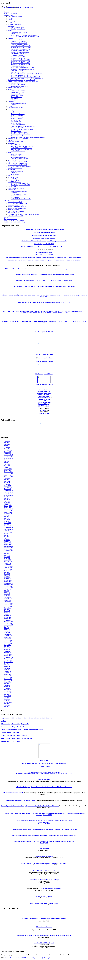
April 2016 (7, 632)
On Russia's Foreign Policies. (24, 280)
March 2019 (7, 578)
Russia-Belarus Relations (18, 90)
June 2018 (7, 592)
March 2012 (7, 696)
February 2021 (8, 543)
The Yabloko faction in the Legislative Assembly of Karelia (27, 73)
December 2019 (8, 564)
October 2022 (8, 512)
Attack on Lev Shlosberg (18, 114)
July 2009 (6, 706)
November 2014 (8, 659)
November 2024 (8, 473)
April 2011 (7, 700)
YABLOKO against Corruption (19, 157)
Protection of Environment (18, 84)
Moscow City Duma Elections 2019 (21, 47)
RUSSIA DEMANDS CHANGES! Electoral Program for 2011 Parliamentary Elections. (44, 247)
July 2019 (6, 572)
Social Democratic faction (15, 168)
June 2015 (7, 648)
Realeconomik (44, 760)
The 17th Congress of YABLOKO (44, 331)
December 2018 (8, 583)
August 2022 (7, 515)
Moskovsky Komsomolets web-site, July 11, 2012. (29, 773)
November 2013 (8, 677)
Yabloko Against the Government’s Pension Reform (25, 36)
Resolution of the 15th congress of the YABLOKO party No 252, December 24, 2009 (57, 260)
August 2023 (7, 496)
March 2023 (7, 504)
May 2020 (7, 557)
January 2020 (7, 563)
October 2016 (8, 623)
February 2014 (8, 672)
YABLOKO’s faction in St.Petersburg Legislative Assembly (27, 78)
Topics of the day (12, 178)
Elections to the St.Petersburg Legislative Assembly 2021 (23, 81)
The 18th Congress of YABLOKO (20, 183)
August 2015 (7, 645)
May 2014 (7, 668)
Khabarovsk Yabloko (44, 394)
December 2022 (8, 509)
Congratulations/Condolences (19, 191)
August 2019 (7, 571)
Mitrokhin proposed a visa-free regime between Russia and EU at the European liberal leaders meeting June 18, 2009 (44, 842)
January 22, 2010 (44, 302)
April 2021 (7, 540)
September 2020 (8, 550)
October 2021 (8, 530)
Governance (11, 101)
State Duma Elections (17, 70)
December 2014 (8, 657)
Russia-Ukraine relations (17, 95)
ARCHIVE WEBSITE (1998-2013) (11, 7)
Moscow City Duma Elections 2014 (21, 46)
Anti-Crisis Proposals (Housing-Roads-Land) (14, 295)
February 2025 (8, 469)
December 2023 (8, 490)
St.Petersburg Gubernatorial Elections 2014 (22, 67)
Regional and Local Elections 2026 (17, 165)
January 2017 (7, 618)
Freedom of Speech (16, 118)
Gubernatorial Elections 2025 (19, 43)
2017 (12, 112)
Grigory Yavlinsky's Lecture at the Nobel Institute (44, 903)
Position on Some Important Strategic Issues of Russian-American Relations (44, 918)
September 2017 (8, 606)
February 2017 (8, 617)
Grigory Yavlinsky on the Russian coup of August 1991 (16, 738)
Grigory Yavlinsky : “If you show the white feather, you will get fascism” (21, 726)
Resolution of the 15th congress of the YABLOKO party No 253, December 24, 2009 (59, 257)
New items (10, 140)
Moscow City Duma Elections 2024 (21, 49)
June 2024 (7, 481)
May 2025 (7, 464)
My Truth (3, 721)
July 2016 (6, 628)
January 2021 (7, 544)
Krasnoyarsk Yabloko (44, 405)
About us (6, 12)
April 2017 (7, 614)
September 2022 (8, 513)
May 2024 (7, 482)
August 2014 (7, 663)
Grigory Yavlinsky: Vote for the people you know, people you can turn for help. (26, 813)
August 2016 (7, 626)
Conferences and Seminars (15, 24)
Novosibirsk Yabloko (44, 399)
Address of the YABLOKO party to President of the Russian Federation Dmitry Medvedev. (28, 321)
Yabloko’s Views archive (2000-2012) (14, 222)
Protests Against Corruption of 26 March (22, 129)
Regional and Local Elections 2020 (20, 64)
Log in (48, 958)
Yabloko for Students (44, 391)
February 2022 (8, 524)
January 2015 (7, 655)
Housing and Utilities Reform (19, 32)
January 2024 (7, 489)
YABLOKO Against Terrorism (19, 158)
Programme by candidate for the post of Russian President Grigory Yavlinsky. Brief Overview (28, 718)
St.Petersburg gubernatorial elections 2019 (22, 69)
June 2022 (7, 518)
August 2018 (7, 589)
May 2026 (7, 445)
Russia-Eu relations (16, 94)
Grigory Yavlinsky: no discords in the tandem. (29, 820)
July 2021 (6, 535)
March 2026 (7, 448)
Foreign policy (11, 89)
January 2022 (7, 526)
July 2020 (6, 554)
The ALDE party (15, 145)
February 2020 (8, 561)
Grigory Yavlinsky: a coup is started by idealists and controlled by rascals (22, 729)
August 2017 (7, 608)
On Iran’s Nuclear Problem (21, 286)
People (6, 217)
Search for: (4, 6)
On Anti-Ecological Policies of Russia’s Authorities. (21, 257)
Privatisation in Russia (17, 195)
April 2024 (7, 484)
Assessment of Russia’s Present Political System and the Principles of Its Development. (27, 311)
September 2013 (8, 680)
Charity (10, 19)
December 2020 (8, 546)
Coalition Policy (12, 21)
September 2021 (8, 532)
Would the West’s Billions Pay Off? (44, 943)
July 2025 (6, 461)
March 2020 (7, 560)
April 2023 (7, 503)
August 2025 (7, 459)
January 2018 (7, 600)
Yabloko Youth (12, 186)
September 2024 (8, 476)
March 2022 (7, 523)
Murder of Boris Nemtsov (18, 124)
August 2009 (7, 705)
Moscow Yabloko (44, 390)
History (10, 109)
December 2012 (8, 693)
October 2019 (8, 567)
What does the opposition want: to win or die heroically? (44, 772)
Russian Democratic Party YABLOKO (15, 958)
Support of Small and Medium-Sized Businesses (24, 35)
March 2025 (7, 467)
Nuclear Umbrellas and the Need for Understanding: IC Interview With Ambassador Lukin (44, 935)
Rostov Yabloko (44, 401)
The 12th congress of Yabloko (44, 361)
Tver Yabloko (42, 410)
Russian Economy (16, 33)
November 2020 (8, 547)
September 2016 (8, 625)
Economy (10, 30)
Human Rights (11, 111)
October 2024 (8, 475)
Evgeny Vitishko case (17, 115)
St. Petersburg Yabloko (44, 393)
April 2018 (7, 595)
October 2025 (8, 456)
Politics (10, 152)
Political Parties (12, 143)
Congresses (11, 26)
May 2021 (7, 538)
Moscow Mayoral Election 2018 (20, 50)
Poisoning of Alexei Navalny (19, 128)
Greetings (10, 106)
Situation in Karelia (16, 155)
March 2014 (7, 671)
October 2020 (8, 549)
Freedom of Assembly (17, 117)
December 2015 (8, 638)
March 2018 (7, 597)
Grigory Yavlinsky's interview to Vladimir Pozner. (20, 800)
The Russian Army (13, 177)
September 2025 (8, 458)
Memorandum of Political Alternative (18, 138)
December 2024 (8, 472)
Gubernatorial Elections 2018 (19, 41)
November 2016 (8, 621)
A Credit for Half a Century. (19, 829)
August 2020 (7, 552)
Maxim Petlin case (16, 121)
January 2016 (7, 637)
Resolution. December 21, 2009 (44, 254)
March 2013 (7, 689)
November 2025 (8, 455)
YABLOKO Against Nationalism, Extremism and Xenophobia (28, 137)
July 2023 (6, 498)
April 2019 (7, 577)
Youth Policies (15, 174)
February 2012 (8, 697)
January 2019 (7, 581)
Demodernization (44, 848)
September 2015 (8, 643)
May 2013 (7, 686)
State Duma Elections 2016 (18, 72)
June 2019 (7, 574)
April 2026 (7, 447)
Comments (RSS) (41, 958)
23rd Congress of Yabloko (18, 29)
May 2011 (7, 699)
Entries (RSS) (31, 958)
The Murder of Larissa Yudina (19, 132)
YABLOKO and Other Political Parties (21, 148)
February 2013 (8, 691)
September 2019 (8, 569)
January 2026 (7, 452)
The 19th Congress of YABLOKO (20, 185)
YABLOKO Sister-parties (18, 151)
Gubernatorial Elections (17, 39)
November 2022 (8, 510)
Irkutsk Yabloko (44, 396)
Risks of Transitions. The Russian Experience (14, 735)
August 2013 (7, 682)
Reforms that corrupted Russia (44, 856)
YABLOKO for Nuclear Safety (19, 86)
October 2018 (8, 586)
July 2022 (6, 516)
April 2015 (7, 651)
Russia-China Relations (17, 92)
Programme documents (14, 160)
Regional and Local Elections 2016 (20, 60)
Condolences (11, 23)
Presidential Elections (17, 55)
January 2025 (7, 470)
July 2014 (6, 665)
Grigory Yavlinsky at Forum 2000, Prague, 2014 (15, 724)
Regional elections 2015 (17, 66)
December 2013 (8, 676)
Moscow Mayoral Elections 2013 (20, 52)
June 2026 (7, 444)
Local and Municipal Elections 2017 (21, 44)
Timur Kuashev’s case (17, 135)
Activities (10, 18)
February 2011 (8, 702)
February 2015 (8, 654)
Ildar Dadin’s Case (16, 120)
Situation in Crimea (16, 154)
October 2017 (8, 604)
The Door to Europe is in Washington (50, 888)
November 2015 (8, 640)
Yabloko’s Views (8, 15)
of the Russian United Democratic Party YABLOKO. (42, 295)
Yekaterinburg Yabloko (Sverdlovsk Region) (44, 403)
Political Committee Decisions (19, 194)
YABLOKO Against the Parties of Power (22, 146)
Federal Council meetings (14, 87)
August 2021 (7, 533)
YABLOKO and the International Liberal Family (24, 149)
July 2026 (6, 442)
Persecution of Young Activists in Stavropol (23, 126)
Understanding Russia (14, 180)
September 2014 (8, 662)
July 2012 (6, 694)
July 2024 (6, 479)
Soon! (9, 175)
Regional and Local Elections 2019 (20, 63)
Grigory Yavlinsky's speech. (44, 896)
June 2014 (7, 666)
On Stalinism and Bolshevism (44, 252)
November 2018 (8, 584)
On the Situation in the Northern (17, 260)
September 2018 (8, 587)
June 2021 (7, 537)
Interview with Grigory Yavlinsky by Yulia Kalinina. (58, 773)
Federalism (14, 192)
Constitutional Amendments (18, 103)
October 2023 (8, 493)
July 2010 (6, 703)
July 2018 (6, 591)
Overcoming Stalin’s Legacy (15, 141)
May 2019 (7, 575)
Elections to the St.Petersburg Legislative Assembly (21, 80)
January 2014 (7, 674)
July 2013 (6, 683)
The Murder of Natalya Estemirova (20, 134)
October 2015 (8, 642)
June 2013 (7, 685)
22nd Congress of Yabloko (15, 16)
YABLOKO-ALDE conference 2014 (21, 199)
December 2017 (8, 601)
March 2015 (7, 652)
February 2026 (8, 450)
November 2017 (8, 603)
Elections (10, 38)
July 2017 (6, 609)
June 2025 (7, 462)
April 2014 (7, 669)
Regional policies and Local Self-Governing (19, 166)
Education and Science (17, 171)
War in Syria (14, 98)
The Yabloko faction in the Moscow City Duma (24, 75)
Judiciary (13, 104)
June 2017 (7, 611)
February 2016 (8, 635)
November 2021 (8, 529)
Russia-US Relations (16, 97)
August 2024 (7, 478)
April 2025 (7, 465)
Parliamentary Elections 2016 (19, 53)
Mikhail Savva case (16, 123)
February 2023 (8, 506)
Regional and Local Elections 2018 (20, 61)
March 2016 (7, 634)
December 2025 (8, 453)
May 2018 (7, 594)
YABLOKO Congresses (10, 13)
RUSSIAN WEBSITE (28, 7)
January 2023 (7, 507)
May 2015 (7, 649)
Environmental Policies (14, 83)
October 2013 (8, 679)
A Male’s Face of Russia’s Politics (10, 741)
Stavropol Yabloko (44, 413)
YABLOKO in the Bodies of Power (14, 220)
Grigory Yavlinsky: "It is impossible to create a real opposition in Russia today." (44, 863)
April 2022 (7, 521)
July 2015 (6, 646)
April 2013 (7, 688)
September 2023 (8, 495)
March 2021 (7, 541)
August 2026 (7, 441)
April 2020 (7, 558)
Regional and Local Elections (19, 58)
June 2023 (7, 499)
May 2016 (7, 631)
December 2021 (8, 527)
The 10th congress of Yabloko (44, 384)
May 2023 (7, 501)
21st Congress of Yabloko (18, 27)
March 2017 (7, 615)
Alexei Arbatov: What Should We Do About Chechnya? (44, 871)
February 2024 (8, 487)
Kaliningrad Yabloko (43, 397)
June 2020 (7, 555)
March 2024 (7, 486)
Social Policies (11, 169)
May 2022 (7, 520)
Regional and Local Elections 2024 (17, 163)
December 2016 (8, 620)
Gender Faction (12, 100)
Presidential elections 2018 (18, 56)
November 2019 (8, 566)
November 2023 (8, 492)
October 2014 (8, 660)
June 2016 (7, 629)
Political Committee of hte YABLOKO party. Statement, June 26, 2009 (52, 280)
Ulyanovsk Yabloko (44, 407)
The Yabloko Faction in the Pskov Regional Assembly (25, 77)
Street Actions (15, 197)
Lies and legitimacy (44, 779)
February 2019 (8, 580)
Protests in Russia (16, 131)
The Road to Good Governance (10, 732)
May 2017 (7, 612)
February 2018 (8, 598)
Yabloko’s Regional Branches (16, 188)
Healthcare (14, 172)
